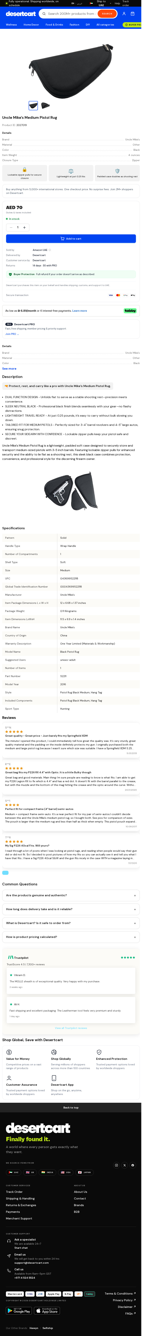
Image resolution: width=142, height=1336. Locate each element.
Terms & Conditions (120, 1293)
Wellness (11, 24)
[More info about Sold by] (49, 250)
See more (9, 369)
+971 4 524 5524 (24, 1277)
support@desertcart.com (31, 1262)
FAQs (130, 1313)
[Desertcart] (21, 13)
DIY (88, 24)
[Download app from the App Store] (47, 1310)
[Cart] (132, 14)
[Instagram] (116, 1165)
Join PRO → (12, 334)
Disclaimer (127, 1307)
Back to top (71, 1107)
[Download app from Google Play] (19, 1310)
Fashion (74, 24)
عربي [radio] (79, 3)
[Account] (124, 14)
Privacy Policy (124, 1300)
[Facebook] (132, 1165)
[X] (124, 1165)
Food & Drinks (54, 24)
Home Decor (31, 24)
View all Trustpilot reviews (71, 1028)
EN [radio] (73, 3)
